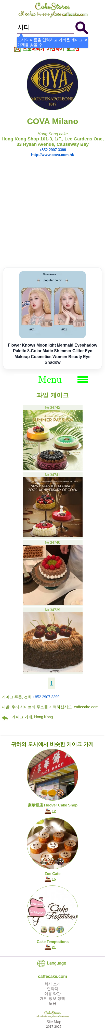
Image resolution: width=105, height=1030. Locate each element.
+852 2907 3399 (52, 150)
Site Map (53, 1022)
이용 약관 (52, 993)
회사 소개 (52, 984)
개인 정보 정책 (52, 998)
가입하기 (55, 48)
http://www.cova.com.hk (52, 154)
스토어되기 (33, 48)
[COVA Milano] (52, 109)
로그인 (72, 48)
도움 (52, 1003)
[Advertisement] (52, 212)
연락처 (52, 989)
